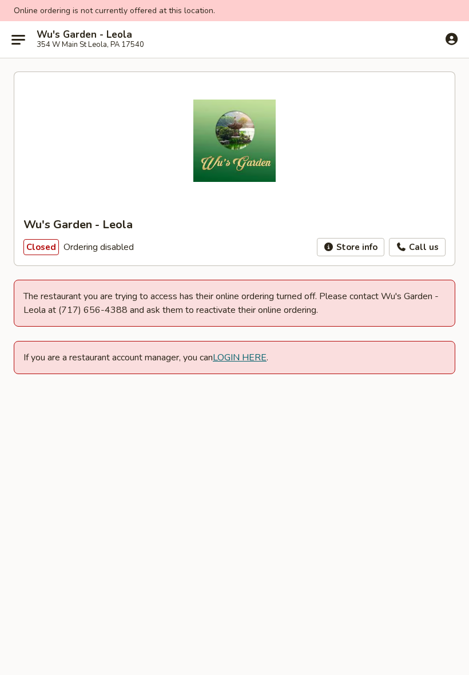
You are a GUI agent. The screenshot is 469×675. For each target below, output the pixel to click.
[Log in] (451, 39)
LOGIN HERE (240, 357)
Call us (423, 247)
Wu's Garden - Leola (84, 35)
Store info (355, 247)
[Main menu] (18, 39)
